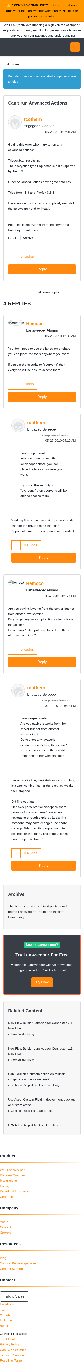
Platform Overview (13, 1175)
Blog (3, 1258)
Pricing (5, 1186)
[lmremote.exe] (76, 292)
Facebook (7, 1304)
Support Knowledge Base (18, 1263)
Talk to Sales (14, 1296)
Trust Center (9, 1339)
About (4, 1222)
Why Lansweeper (12, 1170)
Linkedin (6, 1320)
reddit (4, 1325)
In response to (55, 435)
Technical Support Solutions (28, 1085)
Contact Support (11, 1268)
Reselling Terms (11, 1360)
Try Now (42, 982)
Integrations (8, 1180)
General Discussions (23, 1110)
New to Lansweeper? (42, 944)
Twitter (4, 1309)
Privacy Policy (9, 1344)
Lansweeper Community (24, 47)
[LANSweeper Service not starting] (67, 292)
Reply (42, 269)
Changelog (7, 1196)
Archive (13, 64)
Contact (5, 1227)
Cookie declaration (13, 1350)
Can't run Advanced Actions (37, 103)
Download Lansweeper (16, 1191)
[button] (12, 256)
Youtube (6, 1315)
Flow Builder (18, 1034)
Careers (5, 1232)
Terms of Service (12, 1355)
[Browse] (6, 47)
